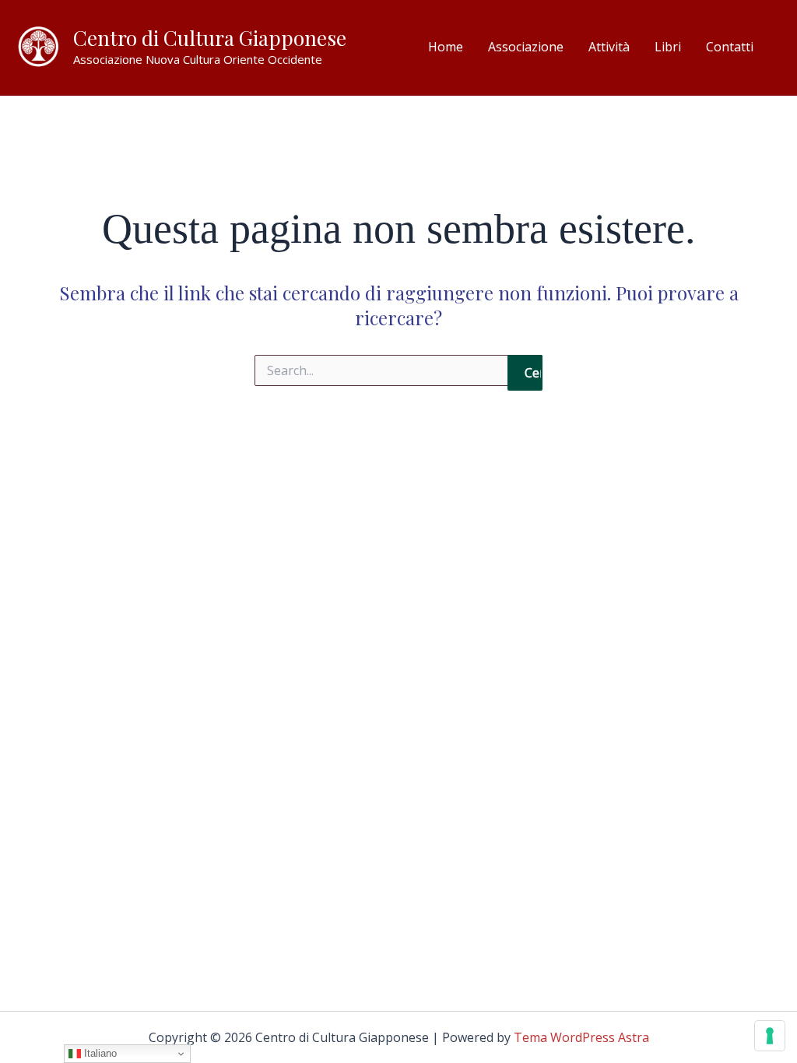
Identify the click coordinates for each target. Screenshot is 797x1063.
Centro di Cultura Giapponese (209, 37)
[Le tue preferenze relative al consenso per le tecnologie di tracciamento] (770, 1036)
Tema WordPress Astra (581, 1037)
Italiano (99, 1053)
